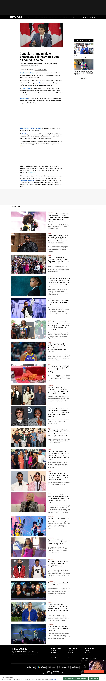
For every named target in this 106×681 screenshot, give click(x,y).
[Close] (104, 678)
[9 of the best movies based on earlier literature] (28, 590)
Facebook (90, 17)
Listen (37, 17)
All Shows (53, 650)
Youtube (94, 17)
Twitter (92, 17)
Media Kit (70, 656)
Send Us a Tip (71, 654)
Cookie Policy (53, 679)
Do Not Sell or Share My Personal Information (76, 678)
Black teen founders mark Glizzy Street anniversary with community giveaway (82, 56)
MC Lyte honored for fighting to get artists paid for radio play (58, 302)
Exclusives (51, 17)
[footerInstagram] (43, 674)
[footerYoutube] (62, 674)
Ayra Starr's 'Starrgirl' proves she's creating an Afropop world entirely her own (59, 542)
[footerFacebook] (54, 674)
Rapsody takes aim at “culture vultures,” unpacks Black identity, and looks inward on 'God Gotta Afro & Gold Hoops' (59, 217)
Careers (70, 657)
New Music (50, 212)
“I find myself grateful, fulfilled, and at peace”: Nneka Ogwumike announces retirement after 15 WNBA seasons (58, 348)
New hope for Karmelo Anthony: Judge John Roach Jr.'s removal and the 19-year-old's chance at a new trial (59, 260)
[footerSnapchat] (51, 674)
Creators (62, 17)
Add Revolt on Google (41, 69)
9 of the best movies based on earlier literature (59, 584)
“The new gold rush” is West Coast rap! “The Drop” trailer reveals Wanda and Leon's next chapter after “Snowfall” (58, 433)
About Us (70, 650)
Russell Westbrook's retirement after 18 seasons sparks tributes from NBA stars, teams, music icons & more (58, 608)
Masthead (70, 652)
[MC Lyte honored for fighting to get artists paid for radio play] (28, 308)
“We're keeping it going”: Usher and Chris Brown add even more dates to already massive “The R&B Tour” (58, 476)
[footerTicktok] (47, 674)
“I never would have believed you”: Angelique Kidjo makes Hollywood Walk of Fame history (58, 369)
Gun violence (24, 98)
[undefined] (83, 48)
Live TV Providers (55, 654)
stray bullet (32, 172)
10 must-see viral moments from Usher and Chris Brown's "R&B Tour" (59, 628)
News (57, 17)
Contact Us (87, 652)
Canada (41, 83)
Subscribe (69, 17)
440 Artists (54, 659)
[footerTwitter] (58, 674)
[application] (93, 667)
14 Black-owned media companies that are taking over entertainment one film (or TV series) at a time (58, 390)
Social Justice (43, 17)
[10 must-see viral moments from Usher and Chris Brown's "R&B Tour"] (28, 634)
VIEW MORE (83, 78)
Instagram (83, 17)
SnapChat (88, 17)
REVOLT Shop (88, 656)
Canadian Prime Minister (27, 73)
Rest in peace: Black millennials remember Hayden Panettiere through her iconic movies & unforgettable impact (59, 498)
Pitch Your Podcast (55, 656)
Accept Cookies (94, 678)
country (22, 146)
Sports (50, 342)
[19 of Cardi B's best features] (28, 526)
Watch (32, 17)
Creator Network (55, 657)
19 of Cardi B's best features (58, 518)
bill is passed (27, 88)
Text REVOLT (88, 654)
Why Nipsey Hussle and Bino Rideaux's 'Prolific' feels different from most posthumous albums (58, 564)
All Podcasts (54, 652)
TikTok (85, 17)
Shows (27, 17)
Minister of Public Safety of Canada (30, 128)
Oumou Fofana (24, 69)
